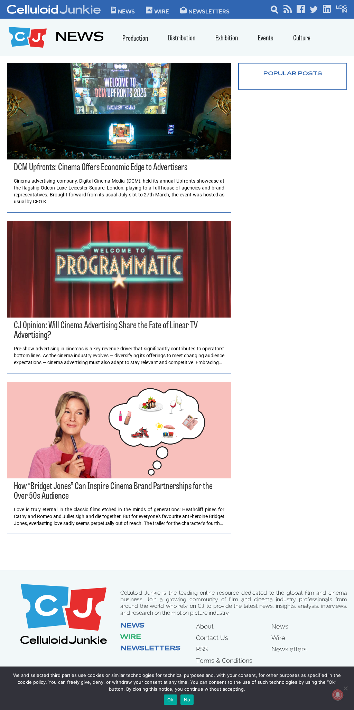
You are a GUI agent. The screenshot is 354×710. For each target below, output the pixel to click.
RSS (202, 649)
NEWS (79, 38)
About (205, 626)
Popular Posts (292, 74)
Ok (170, 699)
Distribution (181, 38)
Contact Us (212, 637)
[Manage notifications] (337, 694)
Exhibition (226, 38)
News (126, 11)
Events (265, 38)
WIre (161, 11)
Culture (301, 38)
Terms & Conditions (224, 660)
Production (135, 39)
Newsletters (209, 11)
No (187, 699)
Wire (130, 637)
